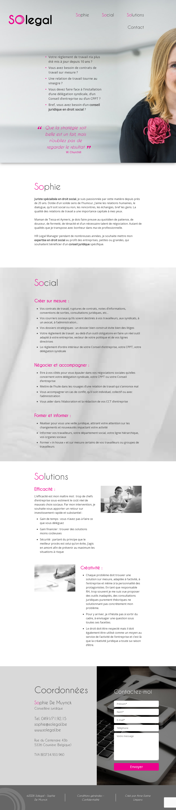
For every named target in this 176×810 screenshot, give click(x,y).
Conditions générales (89, 795)
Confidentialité (90, 799)
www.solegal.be (47, 730)
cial (108, 14)
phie (82, 14)
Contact (136, 27)
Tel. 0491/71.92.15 (50, 718)
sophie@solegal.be (50, 724)
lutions (135, 14)
